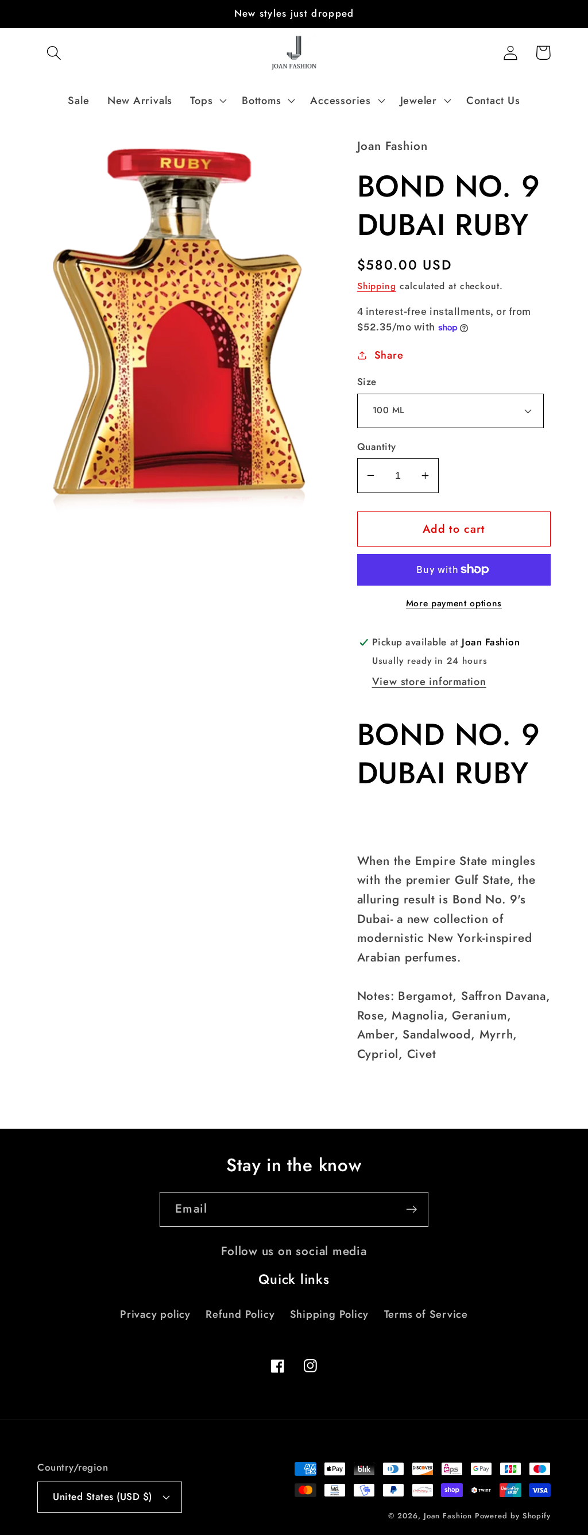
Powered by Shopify (513, 1515)
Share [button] (389, 355)
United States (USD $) (102, 1496)
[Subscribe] (411, 1209)
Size (367, 381)
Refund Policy (240, 1314)
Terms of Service (426, 1314)
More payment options (454, 603)
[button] (53, 52)
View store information (429, 681)
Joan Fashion (449, 1515)
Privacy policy (155, 1314)
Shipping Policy (329, 1314)
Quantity (376, 446)
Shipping (376, 286)
